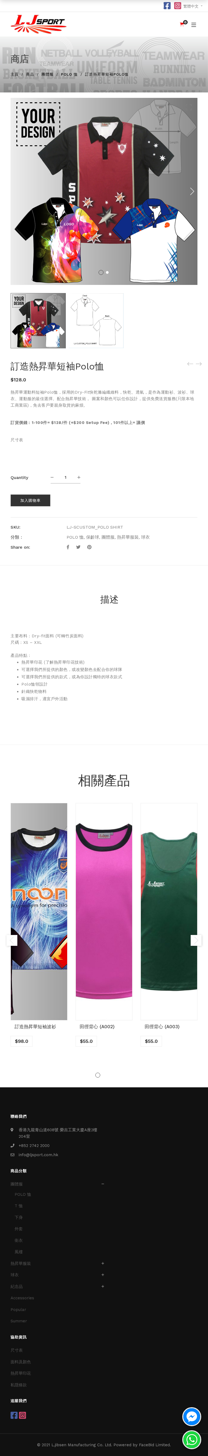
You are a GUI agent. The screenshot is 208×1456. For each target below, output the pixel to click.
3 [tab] (110, 1075)
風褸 (19, 1251)
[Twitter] (78, 547)
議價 (140, 422)
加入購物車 (30, 500)
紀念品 (17, 1286)
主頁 (15, 74)
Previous (11, 940)
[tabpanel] (39, 925)
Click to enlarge (189, 107)
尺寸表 (17, 440)
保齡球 (92, 537)
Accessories (22, 1298)
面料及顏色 (21, 1361)
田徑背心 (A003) (162, 1026)
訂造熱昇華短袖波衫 (35, 1026)
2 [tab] (104, 1075)
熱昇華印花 (21, 1373)
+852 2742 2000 (34, 1145)
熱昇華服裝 (128, 537)
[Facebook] (68, 547)
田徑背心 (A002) (97, 1026)
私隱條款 (19, 1385)
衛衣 (19, 1240)
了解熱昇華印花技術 (64, 662)
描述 (109, 599)
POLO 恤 (69, 74)
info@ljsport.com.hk (38, 1154)
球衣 (145, 537)
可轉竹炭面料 (69, 636)
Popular (18, 1309)
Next (192, 191)
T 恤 (19, 1205)
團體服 (47, 74)
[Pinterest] (89, 547)
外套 (19, 1228)
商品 (30, 74)
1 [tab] (97, 1075)
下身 (19, 1217)
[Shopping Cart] (182, 24)
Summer (19, 1321)
